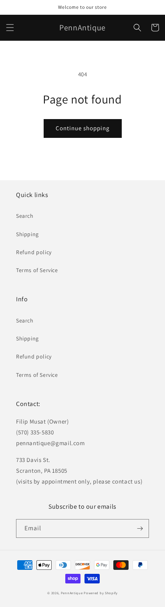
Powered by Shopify (101, 593)
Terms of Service (37, 270)
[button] (10, 27)
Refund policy (34, 252)
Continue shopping (83, 128)
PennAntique (72, 593)
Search (25, 215)
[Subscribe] (140, 528)
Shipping (27, 234)
